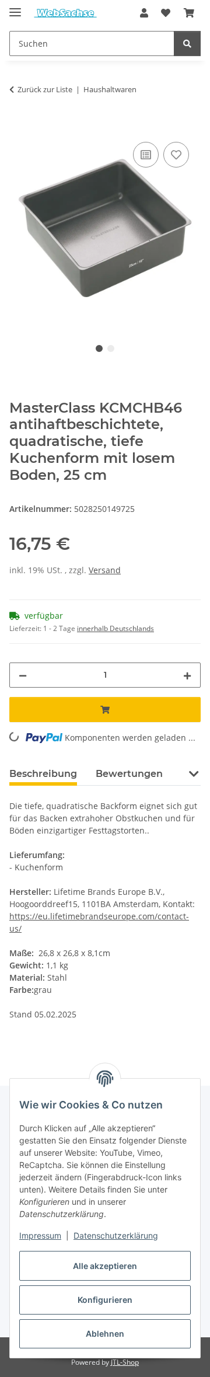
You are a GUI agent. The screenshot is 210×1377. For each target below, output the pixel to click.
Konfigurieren (105, 1300)
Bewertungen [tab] (129, 773)
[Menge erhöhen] (187, 675)
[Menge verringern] (23, 675)
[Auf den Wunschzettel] (176, 155)
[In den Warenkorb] (18, 126)
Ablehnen (105, 1333)
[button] (144, 13)
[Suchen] (187, 43)
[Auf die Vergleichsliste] (146, 155)
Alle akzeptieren (105, 1266)
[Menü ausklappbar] (15, 7)
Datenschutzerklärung (116, 1235)
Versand (105, 570)
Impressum (40, 1235)
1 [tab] (99, 348)
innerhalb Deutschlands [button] (115, 628)
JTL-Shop (125, 1362)
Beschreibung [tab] (43, 773)
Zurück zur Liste (45, 89)
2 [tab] (110, 348)
